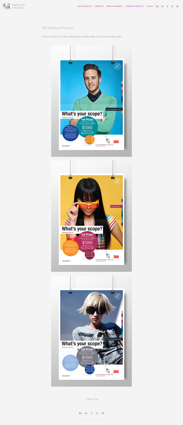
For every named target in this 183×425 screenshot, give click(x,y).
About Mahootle (84, 6)
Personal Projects (134, 6)
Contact (150, 6)
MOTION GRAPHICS (114, 6)
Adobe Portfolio (95, 420)
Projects (99, 6)
